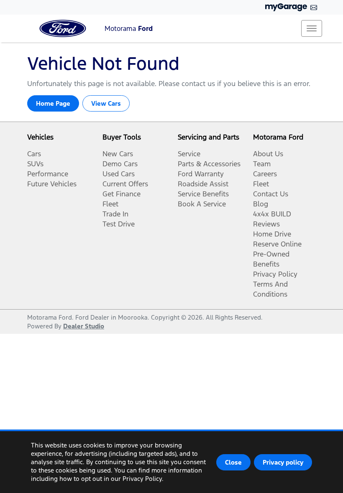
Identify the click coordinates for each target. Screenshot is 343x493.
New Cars (117, 153)
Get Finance (121, 193)
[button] (311, 28)
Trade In (115, 214)
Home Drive (272, 234)
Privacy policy (283, 462)
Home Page (53, 103)
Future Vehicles (52, 183)
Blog (260, 203)
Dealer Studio (83, 326)
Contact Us (270, 193)
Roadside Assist (203, 183)
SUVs (35, 163)
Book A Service (202, 203)
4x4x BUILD (272, 214)
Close (233, 462)
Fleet (110, 203)
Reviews (266, 224)
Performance (47, 173)
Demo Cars (120, 163)
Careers (265, 173)
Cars (34, 153)
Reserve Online (277, 244)
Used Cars (118, 173)
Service (189, 153)
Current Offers (125, 183)
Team (262, 163)
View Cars (106, 103)
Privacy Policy (275, 274)
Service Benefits (203, 193)
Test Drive (118, 224)
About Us (268, 153)
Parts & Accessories (209, 163)
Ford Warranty (201, 173)
